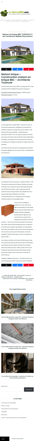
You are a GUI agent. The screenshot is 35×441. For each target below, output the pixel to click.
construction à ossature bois (22, 217)
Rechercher (4, 386)
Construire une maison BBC (17, 31)
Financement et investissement (9, 408)
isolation (12, 229)
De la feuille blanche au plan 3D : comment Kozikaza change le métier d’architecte (17, 317)
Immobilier (4, 411)
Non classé (4, 414)
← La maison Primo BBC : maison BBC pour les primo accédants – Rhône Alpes (16, 276)
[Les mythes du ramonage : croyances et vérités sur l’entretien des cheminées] (17, 363)
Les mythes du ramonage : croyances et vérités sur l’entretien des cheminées (17, 377)
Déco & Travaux (5, 405)
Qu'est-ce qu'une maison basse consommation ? (14, 417)
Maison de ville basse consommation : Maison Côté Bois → (18, 279)
